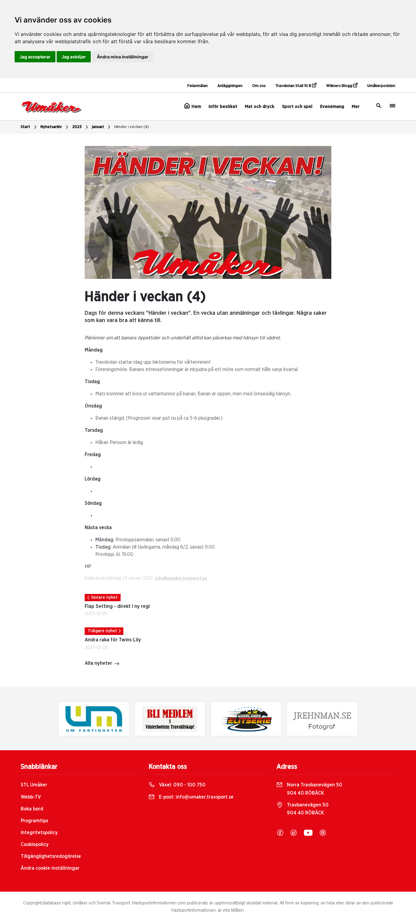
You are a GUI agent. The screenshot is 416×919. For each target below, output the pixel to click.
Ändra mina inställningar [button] (122, 56)
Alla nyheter (98, 663)
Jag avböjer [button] (74, 56)
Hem (195, 106)
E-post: (196, 797)
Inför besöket (223, 106)
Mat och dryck (259, 106)
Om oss (259, 86)
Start (25, 127)
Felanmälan (197, 86)
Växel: (182, 784)
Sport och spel (297, 106)
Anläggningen (229, 86)
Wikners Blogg (339, 86)
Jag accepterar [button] (35, 56)
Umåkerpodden (381, 86)
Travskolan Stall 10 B (293, 86)
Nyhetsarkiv (51, 127)
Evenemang (332, 106)
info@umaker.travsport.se (181, 578)
